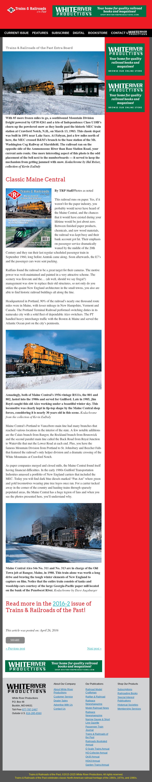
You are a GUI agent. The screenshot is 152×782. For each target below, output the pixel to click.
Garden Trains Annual (97, 764)
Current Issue (16, 33)
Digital (79, 33)
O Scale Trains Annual (97, 748)
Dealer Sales (61, 700)
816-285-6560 (34, 713)
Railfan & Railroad (95, 696)
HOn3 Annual (93, 760)
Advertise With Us (63, 704)
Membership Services (129, 708)
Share (15, 640)
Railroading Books (128, 693)
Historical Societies (128, 704)
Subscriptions (125, 689)
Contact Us (120, 33)
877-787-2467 (30, 709)
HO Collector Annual (96, 752)
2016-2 (61, 603)
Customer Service (63, 696)
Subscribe (60, 33)
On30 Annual (93, 756)
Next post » (94, 648)
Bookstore (97, 33)
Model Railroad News (97, 708)
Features (40, 33)
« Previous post (15, 648)
